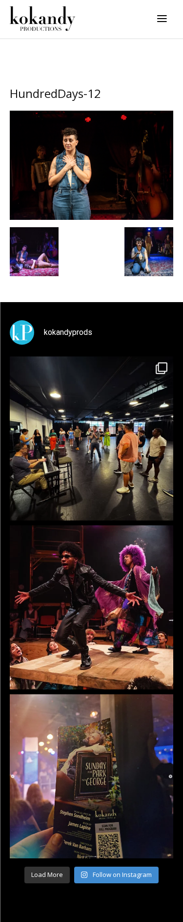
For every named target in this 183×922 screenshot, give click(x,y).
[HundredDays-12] (91, 217)
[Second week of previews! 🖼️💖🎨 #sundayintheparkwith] (91, 776)
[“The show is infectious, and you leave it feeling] (91, 607)
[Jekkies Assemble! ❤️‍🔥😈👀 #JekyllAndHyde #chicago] (91, 438)
